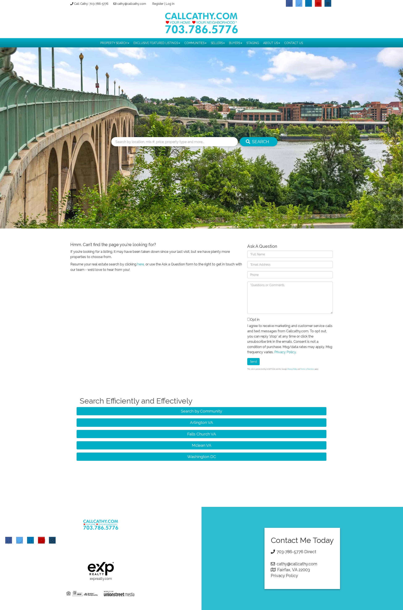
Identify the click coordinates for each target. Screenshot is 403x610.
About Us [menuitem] (270, 43)
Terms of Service (307, 369)
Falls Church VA (201, 434)
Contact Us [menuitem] (293, 43)
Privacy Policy (285, 352)
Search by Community (201, 411)
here (140, 264)
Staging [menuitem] (252, 43)
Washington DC (201, 456)
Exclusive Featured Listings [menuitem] (155, 43)
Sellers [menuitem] (217, 43)
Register (158, 3)
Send (253, 361)
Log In (170, 3)
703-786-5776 (290, 551)
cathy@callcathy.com (131, 3)
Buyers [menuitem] (234, 43)
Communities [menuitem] (194, 43)
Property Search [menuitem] (113, 43)
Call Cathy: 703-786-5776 (91, 3)
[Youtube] (41, 540)
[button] (258, 141)
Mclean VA (201, 445)
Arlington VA (201, 422)
